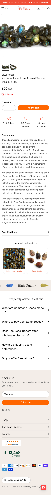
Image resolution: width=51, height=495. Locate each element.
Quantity (6, 102)
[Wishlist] (43, 8)
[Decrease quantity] (4, 108)
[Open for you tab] (43, 487)
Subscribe (25, 402)
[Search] (7, 8)
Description (8, 135)
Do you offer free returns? (18, 358)
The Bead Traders (15, 487)
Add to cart (33, 107)
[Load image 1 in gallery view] (25, 37)
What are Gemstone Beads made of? (23, 310)
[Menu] (2, 8)
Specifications (9, 232)
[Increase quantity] (14, 108)
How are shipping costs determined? (17, 347)
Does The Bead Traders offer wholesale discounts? (20, 333)
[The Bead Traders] (25, 8)
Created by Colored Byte (32, 487)
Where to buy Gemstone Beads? (22, 321)
